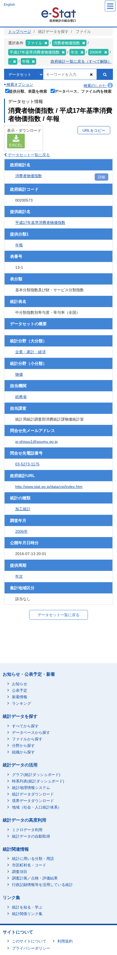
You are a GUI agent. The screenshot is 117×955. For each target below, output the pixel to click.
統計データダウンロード (33, 794)
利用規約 (65, 941)
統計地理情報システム (31, 788)
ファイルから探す (27, 739)
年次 (19, 576)
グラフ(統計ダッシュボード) (36, 774)
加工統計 (22, 509)
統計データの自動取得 (31, 836)
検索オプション (19, 84)
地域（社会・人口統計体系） (36, 807)
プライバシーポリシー (31, 948)
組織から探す (23, 752)
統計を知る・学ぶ (27, 907)
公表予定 (19, 690)
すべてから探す (25, 726)
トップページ (19, 31)
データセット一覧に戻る (28, 155)
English (9, 4)
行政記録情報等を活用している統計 (42, 885)
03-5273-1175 (27, 464)
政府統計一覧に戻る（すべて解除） (81, 61)
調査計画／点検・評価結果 (35, 878)
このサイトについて (29, 941)
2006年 (21, 531)
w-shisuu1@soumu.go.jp (36, 441)
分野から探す (23, 745)
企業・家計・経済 (30, 352)
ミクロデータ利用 (27, 830)
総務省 (21, 396)
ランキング (21, 703)
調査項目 (19, 871)
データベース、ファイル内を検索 (83, 91)
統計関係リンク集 (27, 914)
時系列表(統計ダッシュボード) (38, 781)
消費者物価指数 (28, 176)
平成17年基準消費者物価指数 (40, 222)
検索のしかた (95, 85)
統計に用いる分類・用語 (33, 858)
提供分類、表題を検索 (28, 91)
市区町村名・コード (29, 865)
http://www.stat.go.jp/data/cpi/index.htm (48, 486)
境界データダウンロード (33, 801)
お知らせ (19, 684)
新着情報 (19, 697)
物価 (19, 374)
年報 (19, 245)
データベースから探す (31, 732)
